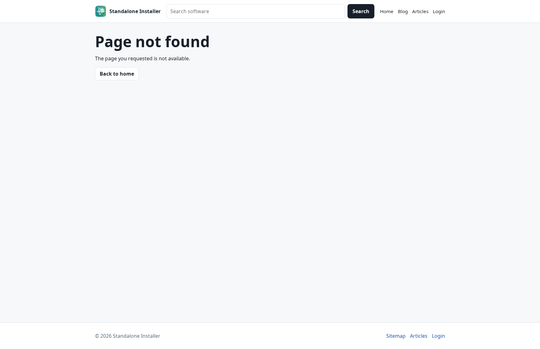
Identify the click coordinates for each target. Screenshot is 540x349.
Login (439, 11)
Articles (420, 11)
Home (386, 11)
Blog (403, 11)
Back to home (117, 73)
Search (360, 11)
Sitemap (396, 335)
